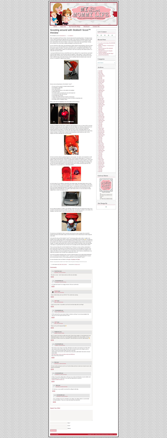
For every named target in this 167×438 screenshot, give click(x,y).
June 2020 (100, 70)
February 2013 (101, 159)
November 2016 (101, 102)
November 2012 (101, 163)
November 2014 (101, 132)
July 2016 (100, 107)
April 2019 (100, 78)
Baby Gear (62, 264)
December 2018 (101, 79)
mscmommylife (63, 35)
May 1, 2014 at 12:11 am (58, 302)
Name (69, 422)
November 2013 (101, 147)
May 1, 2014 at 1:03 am (58, 323)
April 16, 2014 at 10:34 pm (59, 292)
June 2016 (100, 108)
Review (65, 264)
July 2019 (100, 77)
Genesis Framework (105, 434)
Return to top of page (54, 434)
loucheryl (56, 291)
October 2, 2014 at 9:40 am (60, 345)
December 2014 (101, 130)
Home (55, 26)
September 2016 (101, 104)
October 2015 (100, 119)
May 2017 (100, 94)
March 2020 (100, 73)
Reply (52, 276)
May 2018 (100, 83)
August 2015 (100, 121)
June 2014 (100, 138)
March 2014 (100, 142)
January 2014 (100, 145)
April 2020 (100, 72)
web (69, 259)
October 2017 (100, 89)
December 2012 (101, 162)
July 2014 (100, 137)
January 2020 (100, 74)
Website (69, 428)
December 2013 (101, 146)
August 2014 (100, 136)
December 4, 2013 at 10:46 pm (59, 272)
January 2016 (100, 115)
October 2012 (100, 164)
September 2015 (101, 120)
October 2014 (100, 133)
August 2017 (100, 91)
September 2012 (101, 166)
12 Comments (70, 35)
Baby (58, 264)
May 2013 (100, 155)
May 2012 (100, 171)
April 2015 (100, 127)
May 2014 (100, 140)
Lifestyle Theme (97, 434)
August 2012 (100, 167)
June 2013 (100, 154)
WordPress (111, 434)
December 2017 (101, 86)
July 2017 (100, 93)
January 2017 (100, 99)
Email (69, 425)
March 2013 (100, 158)
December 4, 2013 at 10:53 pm (60, 282)
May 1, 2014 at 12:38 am (59, 311)
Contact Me (96, 26)
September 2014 (101, 134)
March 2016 (100, 112)
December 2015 (101, 116)
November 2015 (101, 117)
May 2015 (100, 125)
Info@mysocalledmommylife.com (58, 379)
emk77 (55, 300)
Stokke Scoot (77, 264)
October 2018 (100, 82)
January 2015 (100, 129)
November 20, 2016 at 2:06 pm (62, 396)
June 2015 (100, 124)
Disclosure (87, 26)
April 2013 (100, 157)
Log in (115, 434)
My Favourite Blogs (74, 26)
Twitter (78, 259)
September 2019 (101, 76)
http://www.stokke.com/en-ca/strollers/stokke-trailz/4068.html (63, 354)
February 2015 (101, 128)
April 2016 (100, 111)
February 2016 (101, 113)
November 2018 (101, 81)
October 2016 (100, 103)
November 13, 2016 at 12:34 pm (61, 386)
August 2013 (100, 151)
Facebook (73, 259)
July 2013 (100, 153)
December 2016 (101, 100)
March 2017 (100, 96)
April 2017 (100, 95)
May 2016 (100, 110)
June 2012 (100, 170)
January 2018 (100, 85)
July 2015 (100, 123)
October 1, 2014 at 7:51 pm (59, 333)
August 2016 (100, 106)
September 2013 (101, 150)
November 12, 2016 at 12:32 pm (60, 363)
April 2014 (100, 141)
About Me (63, 26)
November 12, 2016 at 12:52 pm (61, 374)
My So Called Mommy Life (83, 6)
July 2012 (100, 168)
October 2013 (100, 149)
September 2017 (101, 90)
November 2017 (101, 87)
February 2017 (101, 98)
